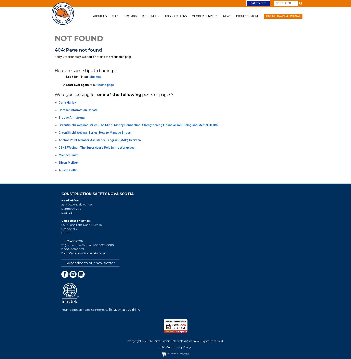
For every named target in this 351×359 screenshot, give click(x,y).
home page (106, 85)
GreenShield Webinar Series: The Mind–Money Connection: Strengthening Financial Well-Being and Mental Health (138, 125)
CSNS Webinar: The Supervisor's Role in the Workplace (96, 147)
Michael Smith (69, 155)
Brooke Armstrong (72, 117)
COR (115, 16)
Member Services (205, 16)
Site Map (166, 347)
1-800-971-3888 (103, 245)
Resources (150, 16)
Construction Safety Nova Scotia (174, 341)
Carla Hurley (67, 102)
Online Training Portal (283, 16)
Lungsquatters (175, 16)
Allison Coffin (68, 170)
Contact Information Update (78, 110)
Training (130, 16)
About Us (100, 16)
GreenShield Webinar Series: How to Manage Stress (95, 132)
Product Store (247, 16)
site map (95, 77)
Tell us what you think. (124, 309)
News (227, 16)
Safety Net (258, 3)
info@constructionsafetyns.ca (84, 253)
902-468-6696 (73, 241)
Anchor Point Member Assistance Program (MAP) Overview (100, 140)
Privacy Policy (182, 347)
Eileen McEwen (69, 162)
